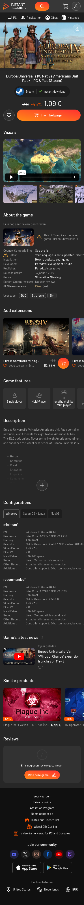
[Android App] (57, 867)
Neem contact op (42, 813)
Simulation (42, 277)
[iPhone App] (26, 867)
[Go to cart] (65, 6)
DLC (23, 295)
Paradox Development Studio (53, 264)
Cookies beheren (42, 882)
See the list (42, 250)
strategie (38, 295)
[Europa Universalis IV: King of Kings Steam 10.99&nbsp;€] (36, 336)
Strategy (55, 277)
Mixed (39, 286)
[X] (25, 854)
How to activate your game (52, 259)
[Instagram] (36, 854)
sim (52, 295)
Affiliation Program (42, 808)
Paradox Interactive (47, 268)
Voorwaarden (42, 796)
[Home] (14, 6)
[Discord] (14, 854)
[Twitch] (70, 854)
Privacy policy (42, 802)
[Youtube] (58, 854)
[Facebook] (47, 854)
